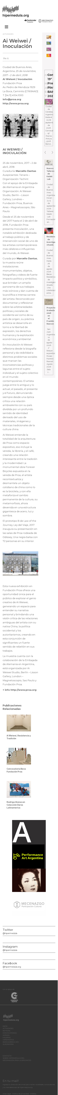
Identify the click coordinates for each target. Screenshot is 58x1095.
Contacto (7, 1056)
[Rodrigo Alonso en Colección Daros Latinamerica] (19, 789)
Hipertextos (8, 1040)
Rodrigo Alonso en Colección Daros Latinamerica (16, 805)
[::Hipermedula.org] (18, 10)
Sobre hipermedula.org (13, 1058)
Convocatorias (10, 1033)
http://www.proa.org (16, 103)
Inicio (5, 1026)
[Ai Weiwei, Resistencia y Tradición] (19, 723)
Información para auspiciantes (17, 1060)
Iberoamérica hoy (11, 1042)
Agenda (6, 1035)
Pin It (6, 58)
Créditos (33, 1094)
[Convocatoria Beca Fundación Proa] (19, 756)
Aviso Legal (7, 1094)
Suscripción (8, 1044)
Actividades (8, 34)
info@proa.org (12, 99)
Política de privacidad (20, 1094)
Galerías (6, 1037)
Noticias (6, 1031)
